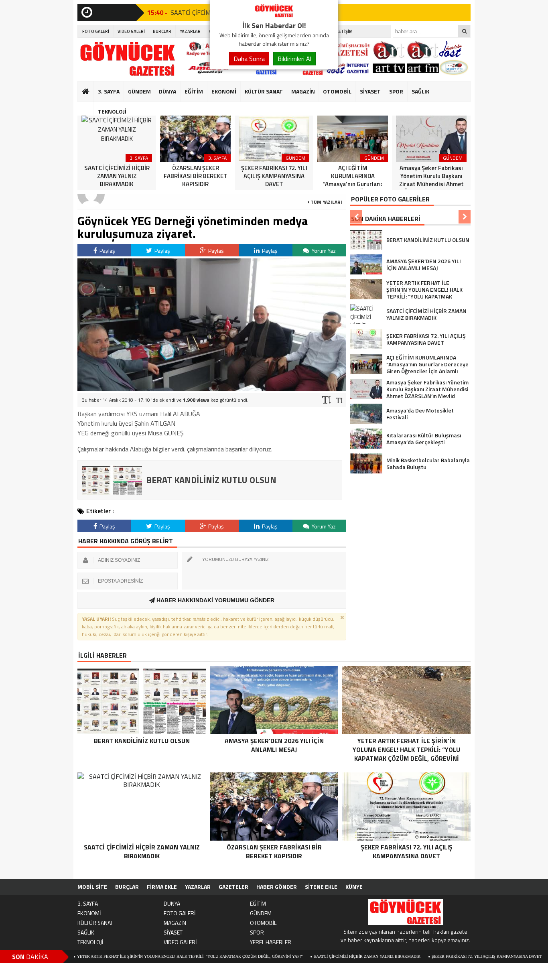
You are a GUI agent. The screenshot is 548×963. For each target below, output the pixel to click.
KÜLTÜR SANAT (264, 91)
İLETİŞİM (344, 31)
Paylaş (106, 250)
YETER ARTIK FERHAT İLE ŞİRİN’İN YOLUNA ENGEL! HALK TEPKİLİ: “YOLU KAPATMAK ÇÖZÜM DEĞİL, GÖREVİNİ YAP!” (155, 956)
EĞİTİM (194, 91)
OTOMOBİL (337, 91)
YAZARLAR (190, 31)
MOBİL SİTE (92, 886)
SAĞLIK (420, 91)
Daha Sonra (249, 58)
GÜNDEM (139, 91)
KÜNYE (354, 886)
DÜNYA (167, 91)
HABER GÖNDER (276, 886)
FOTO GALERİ (95, 31)
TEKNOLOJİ (112, 111)
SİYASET (370, 91)
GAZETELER (233, 886)
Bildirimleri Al (294, 58)
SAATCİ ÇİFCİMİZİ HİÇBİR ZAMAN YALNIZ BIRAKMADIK (333, 956)
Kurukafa (89, 107)
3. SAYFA (109, 91)
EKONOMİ (223, 91)
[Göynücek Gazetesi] (274, 15)
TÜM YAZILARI (325, 202)
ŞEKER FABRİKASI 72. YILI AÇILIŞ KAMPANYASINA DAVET (452, 956)
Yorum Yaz (323, 250)
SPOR (396, 91)
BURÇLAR (162, 31)
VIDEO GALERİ (131, 31)
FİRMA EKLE (162, 886)
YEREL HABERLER (270, 942)
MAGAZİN (303, 91)
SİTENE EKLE (321, 886)
